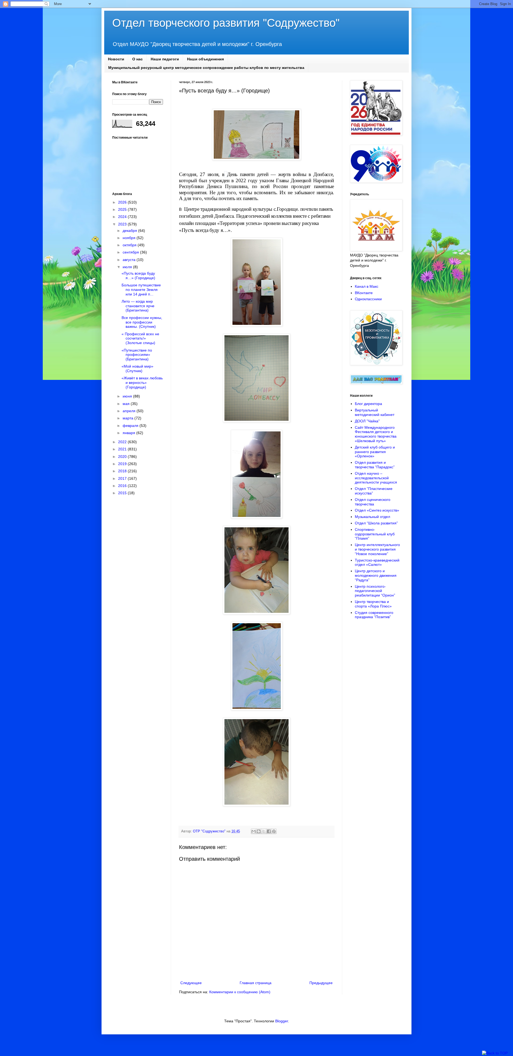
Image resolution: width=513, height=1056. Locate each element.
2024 (123, 217)
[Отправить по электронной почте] (253, 831)
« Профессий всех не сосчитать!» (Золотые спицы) (140, 338)
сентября (131, 252)
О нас (137, 59)
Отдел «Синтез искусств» (377, 510)
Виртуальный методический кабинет (374, 412)
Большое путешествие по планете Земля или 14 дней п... (141, 289)
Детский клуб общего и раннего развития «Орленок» (375, 451)
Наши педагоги (165, 59)
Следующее (191, 983)
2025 (123, 209)
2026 (123, 202)
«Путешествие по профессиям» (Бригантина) (137, 354)
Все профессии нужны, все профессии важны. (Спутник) (142, 322)
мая (127, 404)
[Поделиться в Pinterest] (274, 831)
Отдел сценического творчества (372, 501)
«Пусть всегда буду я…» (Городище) (138, 275)
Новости (116, 59)
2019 (123, 464)
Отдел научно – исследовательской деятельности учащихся (376, 478)
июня (128, 396)
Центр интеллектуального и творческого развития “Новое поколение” (377, 549)
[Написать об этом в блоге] (258, 831)
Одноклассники (368, 299)
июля (128, 267)
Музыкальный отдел (372, 517)
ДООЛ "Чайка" (367, 421)
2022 (123, 442)
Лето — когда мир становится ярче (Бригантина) (138, 306)
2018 (123, 471)
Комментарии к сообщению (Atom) (239, 992)
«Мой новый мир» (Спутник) (137, 368)
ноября (130, 238)
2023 (123, 224)
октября (130, 245)
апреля (130, 411)
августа (130, 260)
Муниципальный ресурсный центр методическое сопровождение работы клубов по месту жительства (206, 67)
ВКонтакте (364, 293)
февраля (131, 425)
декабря (130, 230)
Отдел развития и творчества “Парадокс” (375, 464)
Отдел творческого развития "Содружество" (226, 23)
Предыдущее (321, 983)
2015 (123, 493)
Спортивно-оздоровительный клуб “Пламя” (375, 534)
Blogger (281, 1021)
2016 (123, 486)
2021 (123, 449)
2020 (123, 456)
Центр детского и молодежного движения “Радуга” (376, 575)
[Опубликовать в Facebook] (268, 831)
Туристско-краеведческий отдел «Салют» (377, 562)
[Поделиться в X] (263, 831)
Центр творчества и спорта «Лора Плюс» (373, 603)
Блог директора (368, 404)
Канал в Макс (366, 286)
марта (128, 418)
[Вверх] (495, 1053)
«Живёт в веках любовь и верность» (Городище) (142, 382)
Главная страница (255, 983)
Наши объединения (205, 59)
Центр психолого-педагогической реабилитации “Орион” (375, 591)
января (129, 433)
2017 (123, 478)
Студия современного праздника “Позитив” (374, 614)
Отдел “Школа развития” (376, 523)
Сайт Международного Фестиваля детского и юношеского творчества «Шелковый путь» (376, 434)
